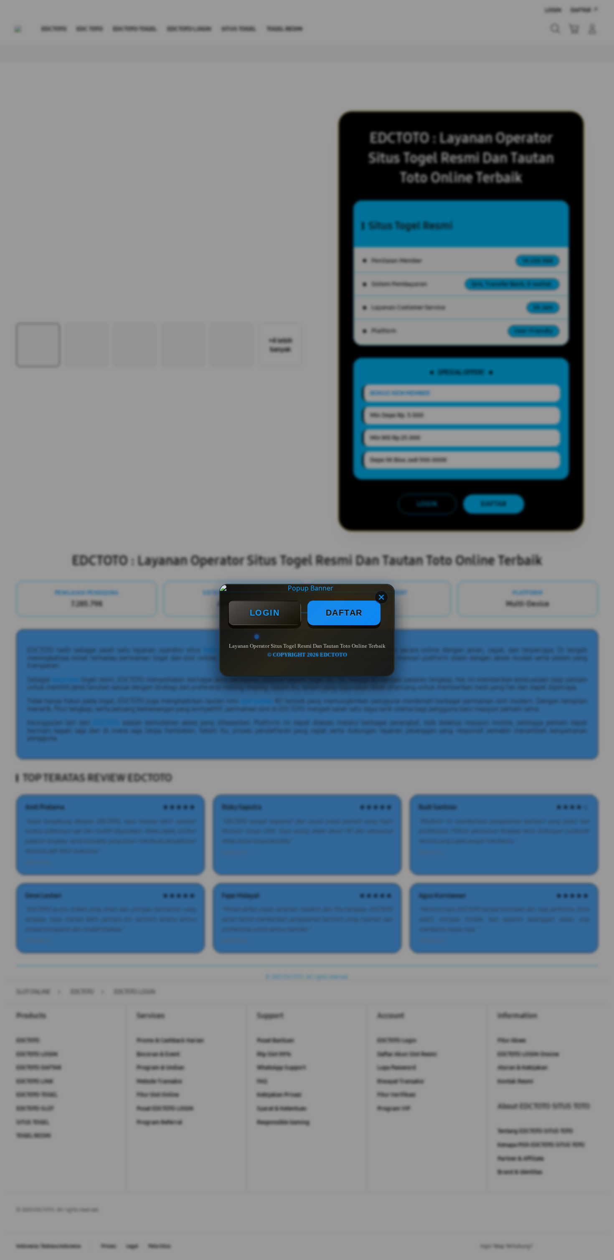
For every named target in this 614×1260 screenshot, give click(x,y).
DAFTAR (344, 612)
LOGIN (265, 612)
